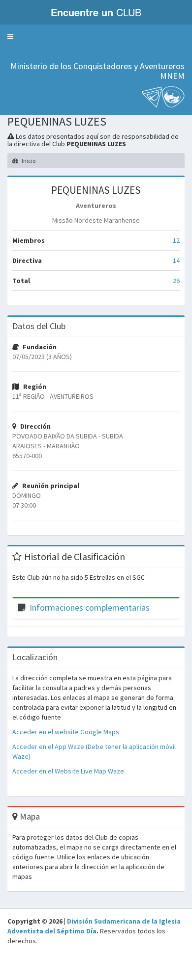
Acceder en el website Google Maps (65, 731)
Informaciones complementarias (90, 607)
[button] (10, 37)
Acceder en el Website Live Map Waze (68, 771)
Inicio (28, 160)
